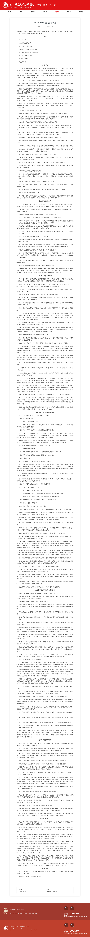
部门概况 (33, 12)
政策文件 (57, 12)
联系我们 (81, 12)
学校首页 (9, 12)
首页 (21, 12)
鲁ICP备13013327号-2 (15, 913)
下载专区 (69, 12)
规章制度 (45, 12)
